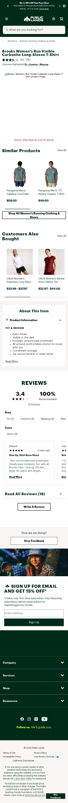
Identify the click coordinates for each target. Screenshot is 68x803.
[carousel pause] (64, 5)
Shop (6, 688)
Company (9, 662)
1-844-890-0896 (23, 779)
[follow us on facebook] (23, 719)
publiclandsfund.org (35, 795)
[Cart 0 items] (61, 19)
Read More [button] (12, 361)
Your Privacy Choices (44, 757)
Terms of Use (9, 753)
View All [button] (61, 150)
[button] (34, 215)
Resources (10, 700)
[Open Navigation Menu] (6, 19)
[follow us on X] (37, 719)
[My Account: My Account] (54, 19)
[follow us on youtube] (44, 719)
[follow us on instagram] (30, 719)
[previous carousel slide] (8, 5)
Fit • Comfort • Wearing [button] (36, 64)
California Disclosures (23, 761)
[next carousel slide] (60, 5)
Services (9, 675)
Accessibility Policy (12, 757)
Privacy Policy (40, 753)
